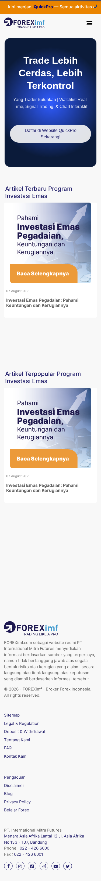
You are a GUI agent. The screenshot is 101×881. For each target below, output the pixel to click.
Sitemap (12, 715)
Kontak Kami (15, 756)
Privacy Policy (17, 801)
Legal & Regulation (22, 723)
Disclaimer (14, 785)
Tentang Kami (17, 739)
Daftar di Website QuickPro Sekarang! (50, 133)
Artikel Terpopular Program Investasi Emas (43, 377)
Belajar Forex (16, 809)
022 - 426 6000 (34, 848)
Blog (8, 793)
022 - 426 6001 (28, 854)
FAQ (8, 747)
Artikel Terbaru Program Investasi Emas (38, 192)
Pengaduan (15, 777)
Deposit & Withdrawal (24, 731)
